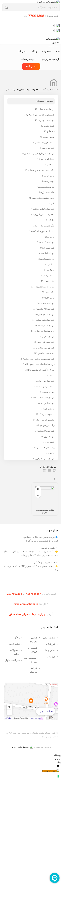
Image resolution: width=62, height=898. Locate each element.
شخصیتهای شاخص (46, 353)
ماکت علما (50, 297)
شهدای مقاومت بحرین (45, 458)
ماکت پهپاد (50, 236)
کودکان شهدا (49, 408)
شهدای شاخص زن (46, 431)
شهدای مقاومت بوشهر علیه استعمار (38, 358)
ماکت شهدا (49, 292)
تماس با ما (31, 66)
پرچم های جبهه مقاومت (44, 447)
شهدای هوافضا (48, 248)
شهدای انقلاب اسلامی (45, 320)
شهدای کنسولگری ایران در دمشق (39, 153)
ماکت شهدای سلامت (45, 386)
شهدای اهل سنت (47, 253)
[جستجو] (6, 7)
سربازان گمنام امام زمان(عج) (41, 370)
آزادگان (51, 220)
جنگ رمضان (49, 281)
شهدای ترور (49, 436)
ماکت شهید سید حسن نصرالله (41, 170)
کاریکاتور (51, 270)
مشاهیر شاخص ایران (45, 419)
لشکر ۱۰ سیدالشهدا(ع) (44, 286)
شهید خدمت (49, 126)
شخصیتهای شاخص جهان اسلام (41, 114)
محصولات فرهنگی (47, 414)
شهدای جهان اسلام (46, 325)
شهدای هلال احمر (47, 242)
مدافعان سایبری (47, 259)
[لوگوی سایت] (48, 1)
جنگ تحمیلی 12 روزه (45, 225)
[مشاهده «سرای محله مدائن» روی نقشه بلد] (31, 701)
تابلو (53, 203)
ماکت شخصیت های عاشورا (42, 198)
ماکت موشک (49, 275)
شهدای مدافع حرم (46, 314)
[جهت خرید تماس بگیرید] (38, 489)
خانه (56, 89)
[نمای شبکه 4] (44, 471)
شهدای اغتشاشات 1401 (44, 397)
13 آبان (51, 264)
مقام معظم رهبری (46, 187)
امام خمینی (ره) (48, 192)
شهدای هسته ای (47, 303)
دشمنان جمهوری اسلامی (43, 231)
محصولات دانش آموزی (44, 214)
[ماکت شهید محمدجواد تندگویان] (45, 495)
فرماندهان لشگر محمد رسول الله (40, 364)
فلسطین (51, 131)
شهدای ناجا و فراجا (46, 120)
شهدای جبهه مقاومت (45, 347)
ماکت (52, 375)
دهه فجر (51, 164)
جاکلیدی (51, 453)
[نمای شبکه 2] (54, 471)
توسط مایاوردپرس (20, 747)
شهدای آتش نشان (46, 403)
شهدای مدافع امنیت (46, 342)
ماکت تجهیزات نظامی (45, 142)
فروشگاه (47, 89)
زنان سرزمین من (47, 425)
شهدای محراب (48, 336)
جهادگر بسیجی (48, 392)
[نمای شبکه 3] (49, 471)
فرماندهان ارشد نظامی (44, 331)
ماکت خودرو (49, 175)
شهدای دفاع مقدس (46, 309)
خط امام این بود (47, 159)
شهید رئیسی (49, 181)
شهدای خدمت (48, 148)
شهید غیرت (49, 442)
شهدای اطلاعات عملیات (44, 209)
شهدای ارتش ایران (46, 381)
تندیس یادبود (49, 137)
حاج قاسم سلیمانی (46, 109)
